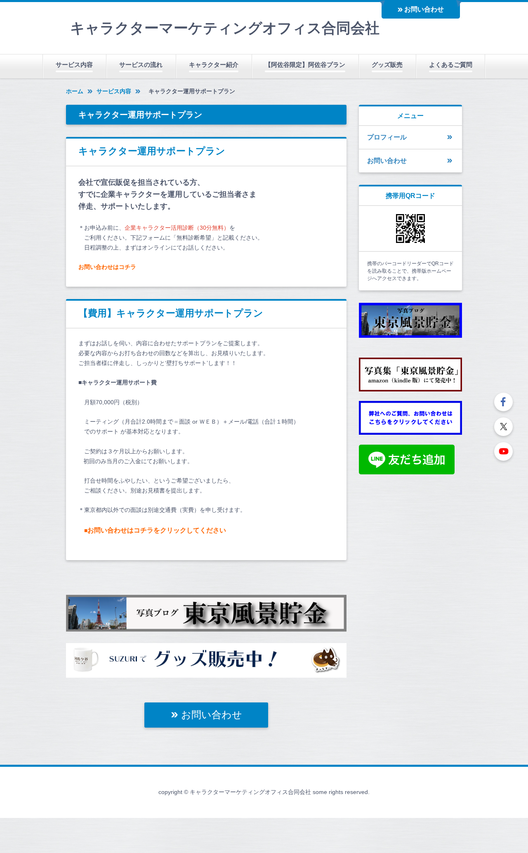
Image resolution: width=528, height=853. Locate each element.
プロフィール (387, 137)
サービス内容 (74, 64)
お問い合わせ (424, 9)
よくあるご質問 (450, 64)
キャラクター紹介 (213, 64)
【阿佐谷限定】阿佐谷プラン (305, 64)
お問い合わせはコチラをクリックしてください (156, 530)
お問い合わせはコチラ (107, 267)
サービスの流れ (141, 64)
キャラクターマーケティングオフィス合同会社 (225, 28)
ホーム (74, 91)
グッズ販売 (387, 64)
